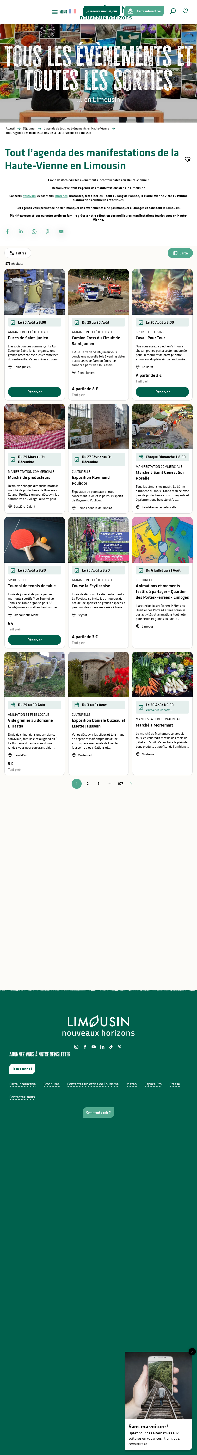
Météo (131, 1083)
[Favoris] (186, 11)
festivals (29, 196)
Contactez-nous (22, 1096)
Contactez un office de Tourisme (93, 1083)
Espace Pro (153, 1083)
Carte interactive (22, 1083)
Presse (174, 1083)
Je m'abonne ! (22, 1068)
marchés (61, 196)
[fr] (73, 11)
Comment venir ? (98, 1112)
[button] (173, 11)
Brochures (51, 1083)
